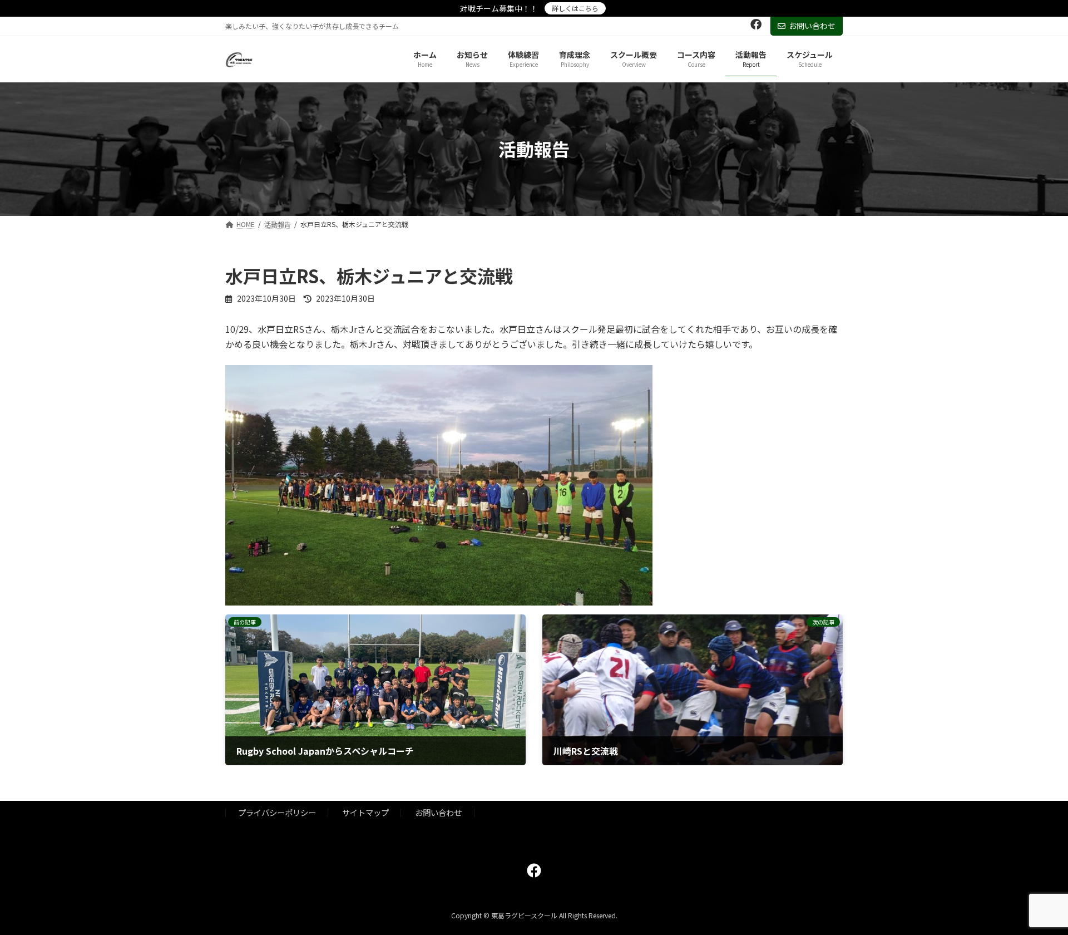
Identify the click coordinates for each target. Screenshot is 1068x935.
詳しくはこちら (575, 8)
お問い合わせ (812, 25)
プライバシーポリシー (277, 812)
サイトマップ (365, 812)
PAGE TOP (1035, 896)
